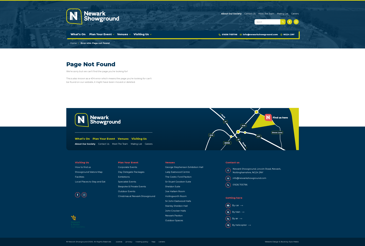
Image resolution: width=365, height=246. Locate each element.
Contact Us (250, 13)
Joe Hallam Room (175, 191)
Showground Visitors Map (89, 172)
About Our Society (231, 13)
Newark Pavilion (174, 215)
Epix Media (294, 242)
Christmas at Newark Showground (136, 196)
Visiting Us (141, 34)
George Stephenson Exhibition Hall (184, 167)
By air (235, 218)
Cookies (119, 242)
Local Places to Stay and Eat (90, 181)
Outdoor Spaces (174, 220)
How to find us (83, 167)
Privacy (129, 242)
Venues (122, 34)
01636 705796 (229, 34)
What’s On (78, 34)
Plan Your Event (100, 34)
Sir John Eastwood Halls (178, 201)
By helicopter (239, 225)
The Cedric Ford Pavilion (178, 176)
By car (235, 205)
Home (73, 43)
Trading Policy (142, 242)
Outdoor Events (126, 191)
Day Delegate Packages (131, 172)
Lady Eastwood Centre (177, 172)
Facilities (79, 176)
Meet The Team (266, 13)
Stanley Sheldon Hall (176, 206)
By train (236, 212)
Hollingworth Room (176, 196)
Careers (295, 13)
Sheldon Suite (172, 186)
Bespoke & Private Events (132, 186)
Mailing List (282, 13)
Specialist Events (127, 181)
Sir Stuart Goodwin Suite (178, 181)
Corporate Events (127, 167)
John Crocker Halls (175, 210)
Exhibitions (124, 176)
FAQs (153, 242)
